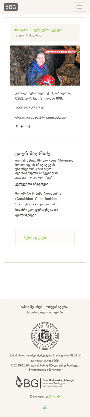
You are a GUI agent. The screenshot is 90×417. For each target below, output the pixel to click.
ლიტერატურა (57, 307)
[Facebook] (22, 127)
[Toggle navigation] (79, 7)
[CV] (28, 127)
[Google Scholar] (16, 127)
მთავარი (21, 30)
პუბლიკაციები (35, 238)
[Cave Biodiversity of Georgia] (45, 382)
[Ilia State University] (45, 335)
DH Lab (54, 396)
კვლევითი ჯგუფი (47, 30)
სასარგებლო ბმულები (45, 312)
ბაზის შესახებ (31, 307)
